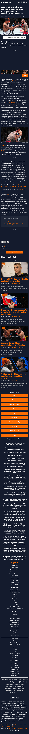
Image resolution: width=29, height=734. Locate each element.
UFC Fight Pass (9, 248)
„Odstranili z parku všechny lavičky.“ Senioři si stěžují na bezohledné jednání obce (14, 544)
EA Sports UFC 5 (15, 590)
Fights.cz (8, 688)
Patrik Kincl (15, 580)
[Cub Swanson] (5, 72)
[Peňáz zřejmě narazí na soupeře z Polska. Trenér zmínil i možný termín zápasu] (14, 300)
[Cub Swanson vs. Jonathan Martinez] (14, 72)
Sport (15, 679)
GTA (15, 596)
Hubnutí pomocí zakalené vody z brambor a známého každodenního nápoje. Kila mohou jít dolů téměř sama (14, 477)
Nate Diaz (15, 565)
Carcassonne (14, 638)
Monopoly (15, 647)
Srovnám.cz (19, 690)
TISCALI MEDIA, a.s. (12, 728)
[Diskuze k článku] (23, 16)
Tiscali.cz (5, 679)
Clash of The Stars (14, 404)
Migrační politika (14, 620)
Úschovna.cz (8, 686)
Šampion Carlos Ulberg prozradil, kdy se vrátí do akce (13, 344)
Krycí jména (15, 655)
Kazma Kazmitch (14, 669)
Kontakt (8, 726)
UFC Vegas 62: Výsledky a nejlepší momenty (15, 221)
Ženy (19, 679)
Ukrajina (15, 616)
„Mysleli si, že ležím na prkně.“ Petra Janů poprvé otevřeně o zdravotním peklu (14, 471)
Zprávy (11, 679)
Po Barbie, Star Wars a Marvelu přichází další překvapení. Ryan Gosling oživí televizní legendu (14, 488)
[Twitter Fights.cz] (16, 731)
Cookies (15, 724)
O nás (12, 726)
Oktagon (14, 400)
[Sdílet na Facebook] (2, 242)
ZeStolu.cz (23, 682)
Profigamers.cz (14, 682)
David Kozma (15, 582)
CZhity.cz (21, 688)
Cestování (25, 679)
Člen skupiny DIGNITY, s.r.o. (22, 728)
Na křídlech (15, 657)
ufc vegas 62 (8, 246)
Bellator (14, 426)
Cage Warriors (14, 430)
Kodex (3, 726)
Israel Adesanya (14, 572)
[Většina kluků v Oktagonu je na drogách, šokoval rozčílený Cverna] (14, 364)
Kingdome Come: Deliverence (15, 608)
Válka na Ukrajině (15, 618)
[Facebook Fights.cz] (10, 731)
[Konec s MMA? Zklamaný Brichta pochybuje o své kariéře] (14, 269)
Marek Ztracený (15, 675)
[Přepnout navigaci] (21, 2)
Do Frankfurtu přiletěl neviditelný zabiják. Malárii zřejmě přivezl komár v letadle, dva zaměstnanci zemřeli (14, 494)
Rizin (14, 435)
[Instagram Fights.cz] (13, 731)
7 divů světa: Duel (15, 645)
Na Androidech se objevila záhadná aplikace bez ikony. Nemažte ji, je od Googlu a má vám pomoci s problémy (14, 531)
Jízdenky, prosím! (15, 653)
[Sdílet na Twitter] (5, 242)
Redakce (9, 724)
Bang (14, 640)
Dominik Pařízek (16, 380)
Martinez (3, 151)
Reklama (3, 724)
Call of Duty (15, 604)
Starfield (15, 594)
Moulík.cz (21, 686)
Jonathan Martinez (10, 102)
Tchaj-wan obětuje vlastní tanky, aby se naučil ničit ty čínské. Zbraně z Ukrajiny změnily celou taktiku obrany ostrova (14, 558)
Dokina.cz (14, 688)
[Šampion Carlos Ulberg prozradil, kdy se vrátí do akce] (14, 333)
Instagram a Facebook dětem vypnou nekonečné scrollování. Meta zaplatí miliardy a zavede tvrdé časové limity (14, 465)
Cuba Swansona (16, 81)
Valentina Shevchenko (15, 574)
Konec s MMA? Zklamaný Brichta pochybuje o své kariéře (14, 280)
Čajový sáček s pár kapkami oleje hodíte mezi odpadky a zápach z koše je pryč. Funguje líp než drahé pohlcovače (14, 525)
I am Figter (14, 417)
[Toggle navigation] (26, 2)
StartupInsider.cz (15, 693)
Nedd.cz (15, 686)
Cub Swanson (19, 185)
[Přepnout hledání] (19, 2)
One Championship (14, 422)
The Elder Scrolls (15, 606)
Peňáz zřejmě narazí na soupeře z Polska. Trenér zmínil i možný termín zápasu (14, 312)
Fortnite (15, 602)
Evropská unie (15, 628)
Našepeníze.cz (10, 690)
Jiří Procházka (15, 576)
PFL (14, 408)
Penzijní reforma (14, 631)
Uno (15, 651)
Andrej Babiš (14, 663)
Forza (14, 600)
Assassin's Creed (15, 592)
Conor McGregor (14, 569)
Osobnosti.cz (9, 684)
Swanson (3, 145)
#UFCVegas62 (5, 186)
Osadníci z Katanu (15, 643)
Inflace (15, 614)
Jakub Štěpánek (16, 283)
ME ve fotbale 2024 (15, 622)
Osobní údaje (22, 724)
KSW (14, 413)
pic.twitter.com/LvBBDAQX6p (18, 186)
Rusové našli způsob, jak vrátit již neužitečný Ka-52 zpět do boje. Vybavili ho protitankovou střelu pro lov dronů (14, 538)
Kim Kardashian (14, 671)
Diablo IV (14, 598)
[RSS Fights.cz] (19, 731)
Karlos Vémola (15, 578)
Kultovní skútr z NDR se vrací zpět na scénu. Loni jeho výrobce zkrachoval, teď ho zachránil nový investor (14, 519)
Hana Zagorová (15, 667)
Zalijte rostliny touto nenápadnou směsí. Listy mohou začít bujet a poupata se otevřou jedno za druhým (14, 454)
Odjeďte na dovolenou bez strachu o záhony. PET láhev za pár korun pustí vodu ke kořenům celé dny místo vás (14, 513)
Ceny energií (14, 626)
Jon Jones (15, 567)
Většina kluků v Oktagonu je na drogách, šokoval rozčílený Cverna (13, 376)
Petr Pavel (15, 665)
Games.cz (6, 682)
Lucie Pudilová (15, 584)
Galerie (25, 75)
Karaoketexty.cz (19, 684)
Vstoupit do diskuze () (15, 252)
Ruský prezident (14, 624)
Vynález (15, 633)
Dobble (15, 649)
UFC (14, 395)
